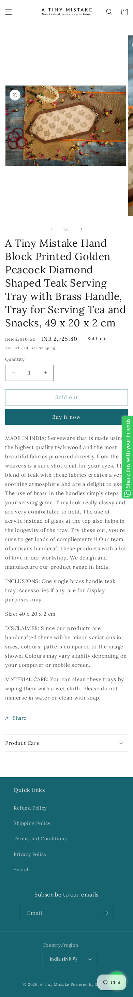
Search (22, 869)
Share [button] (20, 718)
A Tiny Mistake (54, 984)
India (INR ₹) (63, 959)
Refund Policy (30, 808)
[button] (8, 11)
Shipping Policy (32, 823)
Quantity (15, 359)
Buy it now (66, 417)
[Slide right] (81, 228)
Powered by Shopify (90, 984)
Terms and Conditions (40, 838)
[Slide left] (51, 228)
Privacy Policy (30, 854)
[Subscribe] (105, 913)
